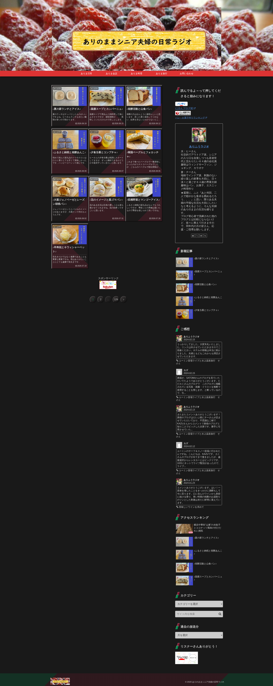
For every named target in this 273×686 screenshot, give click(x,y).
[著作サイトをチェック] (193, 235)
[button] (220, 614)
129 (116, 299)
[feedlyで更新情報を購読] (201, 235)
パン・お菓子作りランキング (190, 117)
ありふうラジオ (199, 146)
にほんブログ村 (184, 108)
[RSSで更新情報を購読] (205, 235)
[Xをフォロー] (197, 235)
